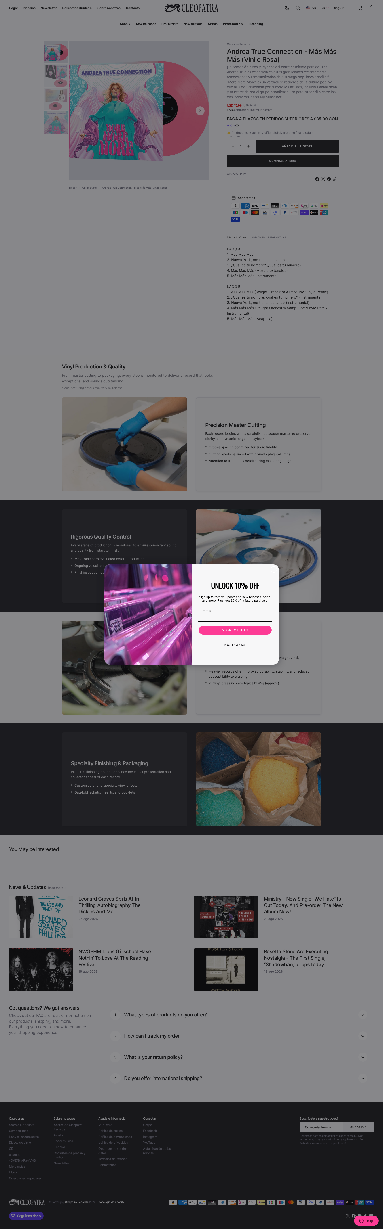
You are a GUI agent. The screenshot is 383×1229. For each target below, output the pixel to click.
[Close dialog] (274, 569)
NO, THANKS (235, 644)
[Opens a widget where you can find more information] (366, 1221)
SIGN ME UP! (235, 630)
